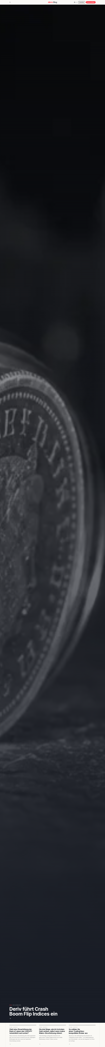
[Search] (10, 2)
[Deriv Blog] (52, 2)
